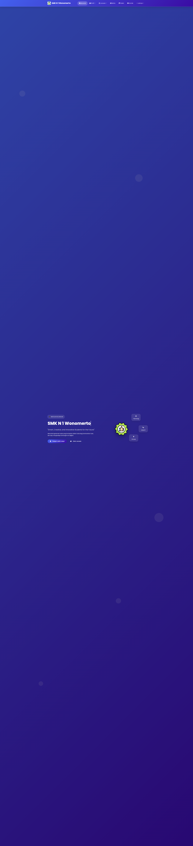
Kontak (131, 3)
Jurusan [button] (103, 3)
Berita (113, 3)
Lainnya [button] (140, 3)
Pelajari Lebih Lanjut (58, 441)
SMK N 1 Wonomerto (61, 3)
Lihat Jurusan (77, 441)
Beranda (83, 3)
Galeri (122, 3)
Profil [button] (92, 3)
